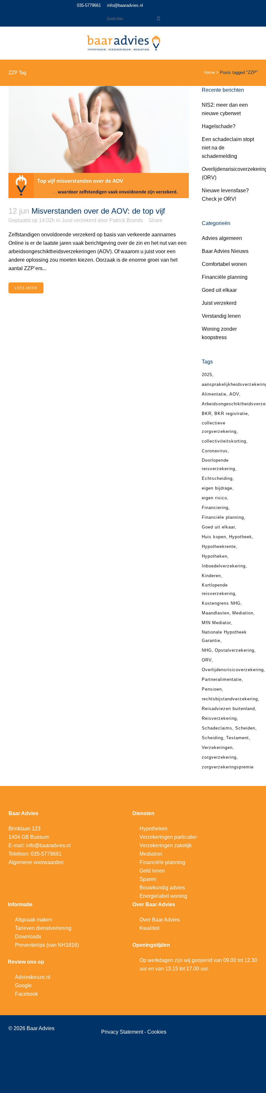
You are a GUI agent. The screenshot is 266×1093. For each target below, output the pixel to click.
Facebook (26, 994)
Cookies (156, 1032)
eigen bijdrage (217, 488)
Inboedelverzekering (224, 566)
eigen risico (214, 497)
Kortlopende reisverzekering (218, 589)
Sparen (147, 879)
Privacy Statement (122, 1032)
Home (209, 72)
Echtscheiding (217, 478)
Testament (237, 737)
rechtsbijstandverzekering (230, 698)
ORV (207, 660)
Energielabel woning (163, 896)
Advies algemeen (222, 238)
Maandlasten (215, 613)
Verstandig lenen (221, 316)
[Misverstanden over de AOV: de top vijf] (98, 142)
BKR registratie (231, 413)
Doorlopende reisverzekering (218, 464)
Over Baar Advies (159, 919)
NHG (207, 650)
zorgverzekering (219, 757)
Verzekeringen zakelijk (165, 845)
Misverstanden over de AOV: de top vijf (98, 211)
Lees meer (26, 288)
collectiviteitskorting (224, 441)
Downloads (28, 936)
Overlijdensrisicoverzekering (233, 669)
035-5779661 (89, 5)
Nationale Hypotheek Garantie (224, 636)
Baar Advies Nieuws (225, 251)
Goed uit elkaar (219, 290)
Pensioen (212, 689)
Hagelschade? (219, 126)
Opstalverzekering (234, 650)
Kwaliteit (149, 928)
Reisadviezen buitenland (228, 708)
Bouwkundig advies (162, 887)
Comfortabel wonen (224, 264)
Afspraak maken (33, 919)
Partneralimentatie (222, 679)
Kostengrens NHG (221, 603)
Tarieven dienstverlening (43, 928)
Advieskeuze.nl (32, 977)
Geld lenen (152, 870)
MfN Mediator (216, 622)
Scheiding (212, 737)
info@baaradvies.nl (125, 5)
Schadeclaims (217, 728)
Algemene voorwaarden (36, 862)
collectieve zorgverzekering (219, 427)
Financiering (215, 507)
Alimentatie (214, 394)
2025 (207, 374)
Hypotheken (214, 556)
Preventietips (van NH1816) (47, 945)
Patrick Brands (126, 220)
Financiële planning (225, 277)
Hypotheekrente (219, 546)
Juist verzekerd (79, 220)
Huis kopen (214, 536)
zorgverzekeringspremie (228, 767)
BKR (207, 413)
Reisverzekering (219, 718)
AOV (234, 394)
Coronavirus (215, 450)
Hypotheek (240, 536)
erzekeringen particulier (170, 837)
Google (23, 985)
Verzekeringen (217, 747)
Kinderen (211, 575)
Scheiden (245, 728)
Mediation (242, 613)
